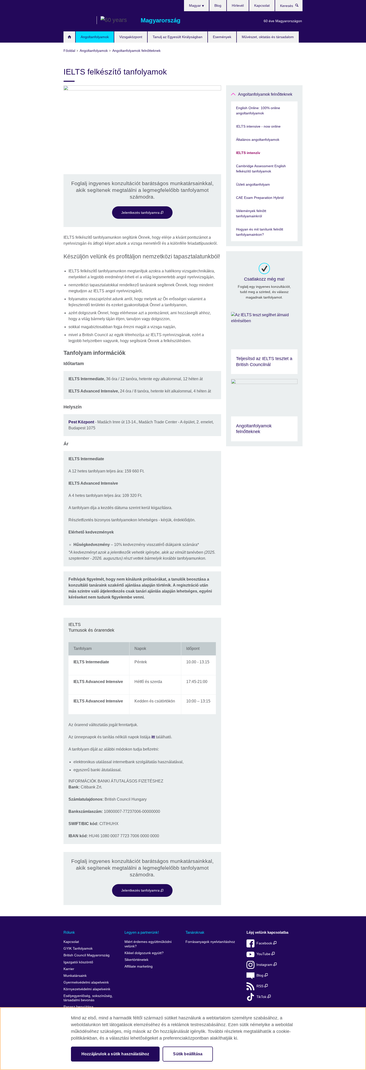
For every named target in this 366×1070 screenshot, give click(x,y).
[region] (183, 1038)
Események (222, 37)
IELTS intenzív (248, 153)
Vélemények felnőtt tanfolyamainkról (251, 213)
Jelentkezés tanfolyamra (141, 213)
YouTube (263, 954)
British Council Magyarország (78, 20)
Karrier (68, 969)
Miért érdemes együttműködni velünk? (148, 944)
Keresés (299, 6)
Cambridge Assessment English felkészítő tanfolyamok (261, 168)
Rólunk (69, 932)
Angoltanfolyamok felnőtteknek (265, 94)
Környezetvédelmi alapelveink (86, 989)
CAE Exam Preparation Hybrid (260, 198)
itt (153, 737)
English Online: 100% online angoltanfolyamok (258, 110)
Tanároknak (194, 932)
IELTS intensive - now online (258, 126)
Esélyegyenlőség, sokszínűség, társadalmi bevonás (88, 998)
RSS (260, 986)
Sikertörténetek (136, 960)
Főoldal (69, 37)
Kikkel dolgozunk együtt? (144, 953)
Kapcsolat (262, 5)
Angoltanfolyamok (95, 37)
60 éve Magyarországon (283, 21)
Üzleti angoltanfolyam (253, 184)
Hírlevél (238, 5)
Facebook (264, 943)
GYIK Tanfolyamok (78, 948)
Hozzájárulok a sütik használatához (115, 1054)
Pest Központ (81, 422)
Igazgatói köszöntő (78, 962)
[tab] (142, 627)
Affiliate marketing (138, 966)
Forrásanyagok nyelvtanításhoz (210, 942)
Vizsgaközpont (130, 37)
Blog (217, 5)
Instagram (264, 965)
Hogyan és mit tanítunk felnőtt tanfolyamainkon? (259, 231)
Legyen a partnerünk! (141, 932)
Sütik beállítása (187, 1054)
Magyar (195, 5)
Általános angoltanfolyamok (257, 140)
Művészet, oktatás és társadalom (268, 37)
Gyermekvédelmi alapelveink (86, 982)
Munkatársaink (75, 976)
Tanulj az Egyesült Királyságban (177, 37)
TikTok (261, 997)
